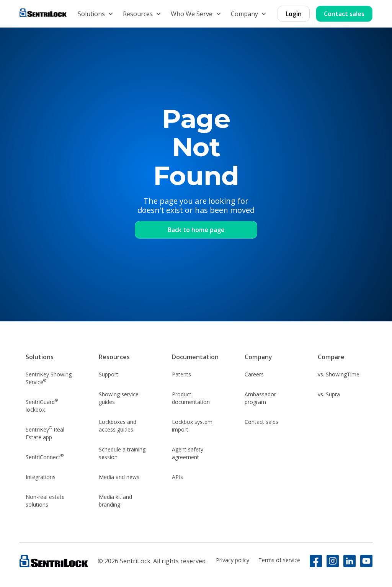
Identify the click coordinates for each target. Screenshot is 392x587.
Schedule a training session (122, 453)
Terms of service (279, 560)
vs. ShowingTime (338, 374)
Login (294, 14)
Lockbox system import (192, 425)
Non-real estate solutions (45, 500)
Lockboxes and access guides (117, 425)
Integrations (41, 477)
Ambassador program (260, 398)
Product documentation (191, 398)
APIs (177, 477)
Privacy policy (232, 560)
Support (108, 374)
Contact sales (344, 14)
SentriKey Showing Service (49, 378)
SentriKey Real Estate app (45, 432)
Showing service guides (119, 398)
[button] (95, 13)
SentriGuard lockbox (42, 405)
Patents (181, 374)
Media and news (119, 477)
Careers (254, 374)
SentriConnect (45, 456)
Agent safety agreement (187, 453)
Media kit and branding (115, 500)
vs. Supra (329, 394)
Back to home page (196, 230)
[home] (43, 13)
